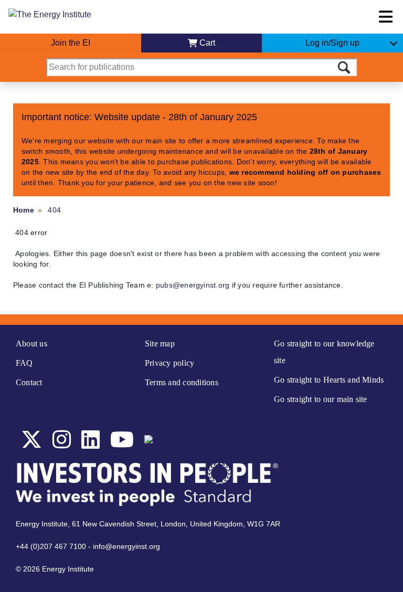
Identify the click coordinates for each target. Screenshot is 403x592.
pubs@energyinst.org (193, 285)
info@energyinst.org (126, 546)
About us (31, 343)
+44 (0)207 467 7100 (51, 546)
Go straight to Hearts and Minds (329, 379)
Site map (160, 343)
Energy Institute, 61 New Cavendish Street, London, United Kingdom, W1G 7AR (148, 524)
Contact (29, 382)
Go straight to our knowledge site (324, 352)
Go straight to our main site (320, 399)
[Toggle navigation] (386, 16)
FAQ (24, 362)
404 (54, 210)
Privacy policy (169, 362)
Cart (207, 42)
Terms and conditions (181, 382)
